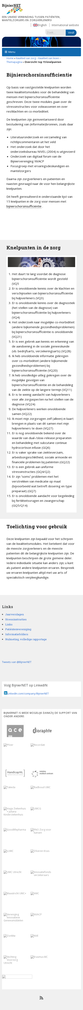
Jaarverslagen (14, 614)
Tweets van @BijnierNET (16, 662)
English (42, 25)
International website (65, 25)
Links (8, 624)
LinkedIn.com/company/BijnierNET (28, 693)
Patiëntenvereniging (18, 629)
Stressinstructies (16, 619)
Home (9, 58)
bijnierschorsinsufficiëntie (24, 206)
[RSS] (41, 998)
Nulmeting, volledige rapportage (26, 639)
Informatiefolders (16, 634)
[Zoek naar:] (55, 32)
